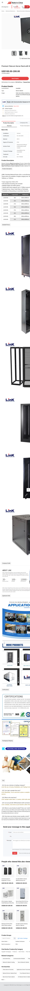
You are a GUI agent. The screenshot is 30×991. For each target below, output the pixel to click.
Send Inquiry (15, 78)
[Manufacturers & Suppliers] (15, 2)
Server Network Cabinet (23, 962)
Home (3, 11)
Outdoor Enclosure (20, 941)
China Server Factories (8, 969)
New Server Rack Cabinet (9, 977)
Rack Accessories (6, 944)
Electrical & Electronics (10, 11)
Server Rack (4, 941)
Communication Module (19, 958)
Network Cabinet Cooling (9, 962)
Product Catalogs (23, 938)
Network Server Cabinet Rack (10, 973)
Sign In (4, 115)
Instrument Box (6, 958)
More (3, 979)
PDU (17, 944)
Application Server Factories (23, 969)
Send (15, 853)
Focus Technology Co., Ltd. (19, 985)
